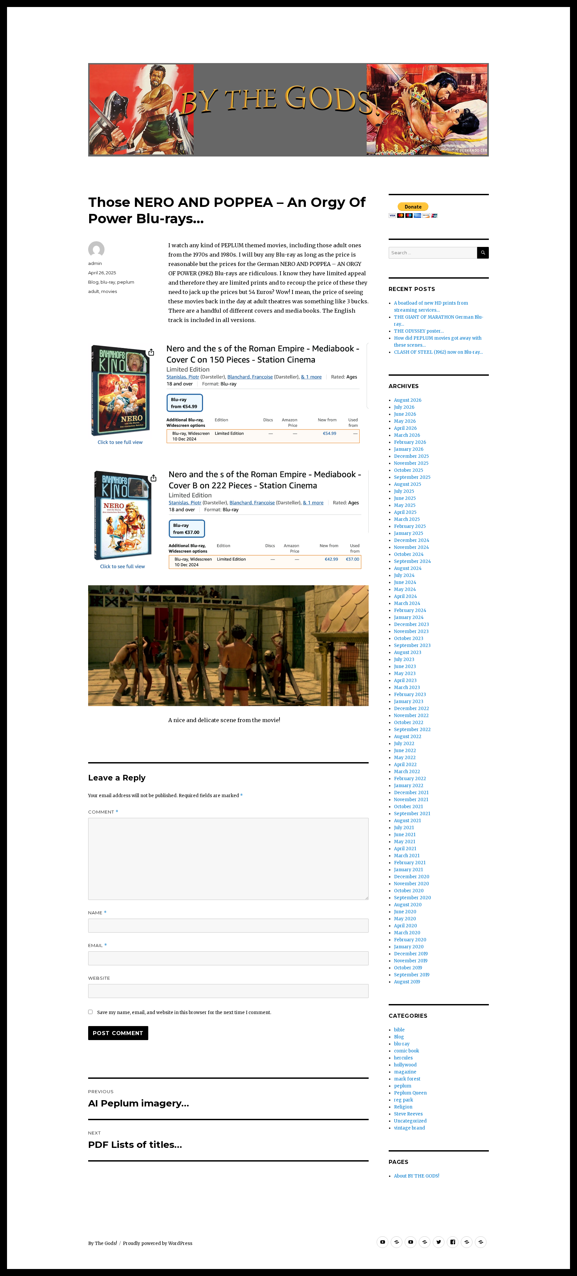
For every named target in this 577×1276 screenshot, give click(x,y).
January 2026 (408, 449)
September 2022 (412, 729)
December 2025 (411, 456)
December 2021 (411, 792)
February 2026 (410, 442)
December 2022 (411, 708)
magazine (405, 1072)
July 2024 (404, 575)
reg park (403, 1100)
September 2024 (412, 561)
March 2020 (407, 933)
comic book (406, 1051)
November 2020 (411, 884)
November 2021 (411, 800)
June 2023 (405, 666)
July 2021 (404, 828)
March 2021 (406, 856)
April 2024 (405, 596)
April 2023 (405, 680)
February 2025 (410, 526)
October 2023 (408, 638)
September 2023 (412, 645)
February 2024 (410, 610)
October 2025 (408, 470)
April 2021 (405, 849)
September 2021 (412, 814)
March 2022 (407, 771)
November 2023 (411, 631)
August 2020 (408, 905)
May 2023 (405, 673)
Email (97, 945)
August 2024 (408, 568)
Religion (403, 1107)
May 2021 (404, 842)
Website (99, 978)
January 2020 (409, 947)
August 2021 (407, 821)
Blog (93, 282)
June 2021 (404, 835)
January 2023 (408, 701)
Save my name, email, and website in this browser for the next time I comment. (184, 1012)
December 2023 (411, 624)
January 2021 (408, 870)
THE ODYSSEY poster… (419, 331)
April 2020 (405, 926)
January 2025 (408, 533)
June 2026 (405, 414)
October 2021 (408, 807)
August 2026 (407, 400)
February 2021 (409, 863)
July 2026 (404, 407)
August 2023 (407, 652)
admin (95, 263)
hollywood (405, 1065)
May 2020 (405, 919)
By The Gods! (102, 1243)
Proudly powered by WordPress (157, 1243)
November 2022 (411, 715)
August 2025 (407, 484)
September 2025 (412, 477)
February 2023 (410, 694)
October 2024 (409, 554)
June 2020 (405, 912)
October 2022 (408, 722)
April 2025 (405, 512)
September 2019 (411, 975)
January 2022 (408, 785)
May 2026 (405, 421)
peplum (125, 282)
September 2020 (412, 898)
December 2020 (411, 877)
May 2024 (405, 589)
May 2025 (404, 505)
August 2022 (407, 736)
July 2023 (404, 659)
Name (97, 913)
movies (109, 291)
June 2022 (405, 750)
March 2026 (407, 435)
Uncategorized (410, 1121)
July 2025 (404, 491)
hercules (403, 1058)
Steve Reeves (408, 1114)
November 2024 (411, 547)
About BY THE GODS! (416, 1176)
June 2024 (405, 582)
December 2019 (411, 954)
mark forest (407, 1079)
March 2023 (407, 687)
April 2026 (405, 428)
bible (399, 1030)
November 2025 (411, 463)
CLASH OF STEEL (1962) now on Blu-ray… (438, 352)
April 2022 (405, 764)
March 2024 (407, 603)
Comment (103, 812)
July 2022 (404, 743)
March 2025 (407, 519)
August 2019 (407, 982)
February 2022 (410, 778)
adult (93, 291)
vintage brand (409, 1128)
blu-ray (108, 282)
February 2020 (410, 940)
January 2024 (409, 617)
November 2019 (410, 961)
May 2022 (405, 757)
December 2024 (411, 540)
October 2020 (409, 891)
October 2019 (408, 968)
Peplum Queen (410, 1093)
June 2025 (405, 498)
